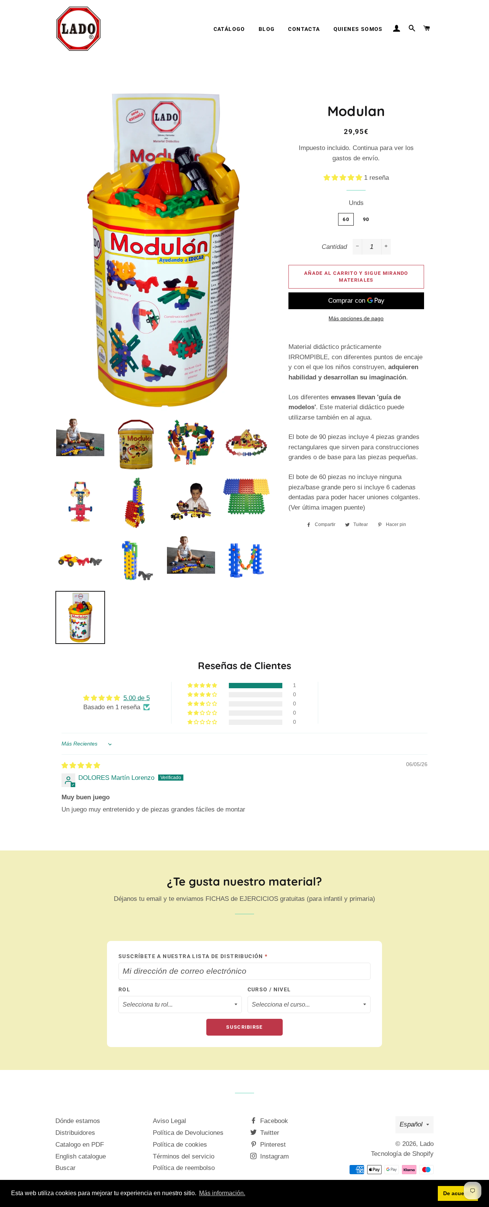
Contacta (304, 29)
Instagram (273, 1156)
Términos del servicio (183, 1156)
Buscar (65, 1168)
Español (411, 1124)
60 (346, 219)
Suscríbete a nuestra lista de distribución (193, 956)
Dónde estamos (77, 1121)
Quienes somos (358, 29)
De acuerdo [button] (458, 1193)
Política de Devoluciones (188, 1132)
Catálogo (229, 29)
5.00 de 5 (136, 698)
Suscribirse (244, 1027)
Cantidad (334, 246)
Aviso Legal (169, 1121)
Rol (124, 989)
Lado (427, 1143)
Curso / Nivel (269, 989)
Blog (267, 29)
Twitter (268, 1132)
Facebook (273, 1121)
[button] (344, 177)
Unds (356, 203)
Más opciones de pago (356, 318)
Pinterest (272, 1144)
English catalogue (80, 1156)
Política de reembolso (184, 1168)
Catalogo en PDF (79, 1144)
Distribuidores (75, 1132)
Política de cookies (180, 1144)
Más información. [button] (222, 1193)
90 (366, 219)
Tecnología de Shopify (402, 1153)
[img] (81, 765)
